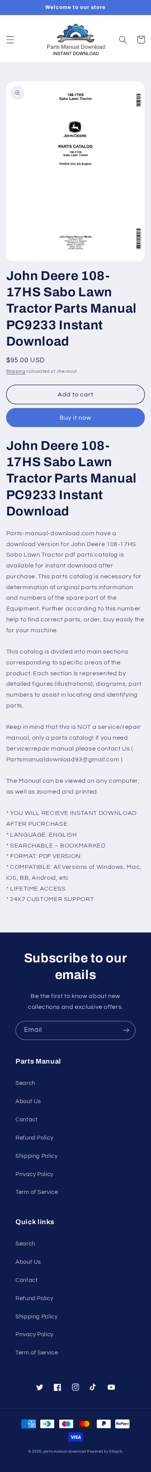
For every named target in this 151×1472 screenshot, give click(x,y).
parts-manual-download (64, 1451)
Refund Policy (34, 1138)
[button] (10, 39)
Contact (26, 1120)
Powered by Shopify (105, 1451)
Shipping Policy (36, 1156)
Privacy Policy (34, 1174)
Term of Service (36, 1192)
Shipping (16, 371)
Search (25, 1083)
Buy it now (76, 418)
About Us (28, 1101)
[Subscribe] (126, 1030)
